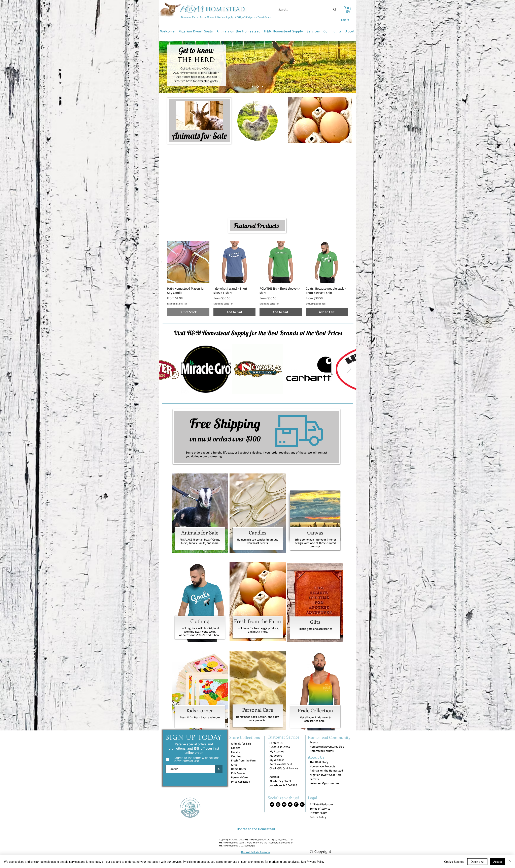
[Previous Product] (161, 239)
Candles (235, 724)
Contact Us (276, 720)
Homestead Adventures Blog (327, 723)
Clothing (236, 733)
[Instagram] (278, 781)
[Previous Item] (166, 346)
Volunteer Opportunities (324, 760)
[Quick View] (188, 239)
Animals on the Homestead (326, 747)
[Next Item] (349, 346)
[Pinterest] (296, 781)
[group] (257, 255)
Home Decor (238, 746)
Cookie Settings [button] (454, 862)
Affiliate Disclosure (321, 781)
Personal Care (239, 754)
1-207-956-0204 (280, 724)
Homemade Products (322, 743)
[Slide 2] (258, 86)
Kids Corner (238, 750)
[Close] (510, 861)
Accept (497, 862)
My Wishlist (277, 737)
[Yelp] (302, 781)
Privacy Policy (318, 789)
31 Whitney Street (280, 758)
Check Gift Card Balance (284, 745)
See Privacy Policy (312, 862)
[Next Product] (353, 239)
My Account (277, 728)
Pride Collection (240, 758)
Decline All (477, 862)
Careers (314, 756)
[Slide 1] (253, 86)
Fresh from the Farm (243, 737)
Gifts (234, 741)
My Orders (276, 732)
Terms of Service (320, 785)
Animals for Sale (241, 720)
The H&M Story (319, 739)
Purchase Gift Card (281, 741)
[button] (348, 9)
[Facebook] (272, 781)
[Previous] (164, 67)
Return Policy (318, 794)
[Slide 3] (262, 86)
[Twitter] (290, 781)
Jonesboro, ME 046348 (283, 762)
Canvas (235, 729)
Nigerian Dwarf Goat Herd (325, 751)
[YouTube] (284, 781)
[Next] (350, 67)
